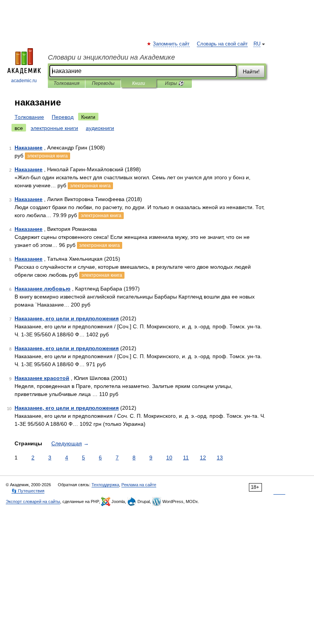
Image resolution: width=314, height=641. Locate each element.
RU (256, 44)
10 (169, 457)
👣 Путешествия (27, 490)
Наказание (29, 147)
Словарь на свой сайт (222, 44)
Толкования (66, 83)
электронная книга (47, 156)
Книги (138, 83)
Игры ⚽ (174, 83)
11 (186, 457)
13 (220, 457)
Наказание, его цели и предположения (67, 318)
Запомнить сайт (172, 44)
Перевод (63, 117)
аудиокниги (100, 128)
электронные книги (54, 128)
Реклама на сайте (138, 484)
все (19, 128)
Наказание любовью (42, 289)
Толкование (29, 117)
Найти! (251, 71)
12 (203, 457)
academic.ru (24, 80)
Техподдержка (105, 484)
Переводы (103, 83)
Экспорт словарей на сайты (33, 501)
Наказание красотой (42, 378)
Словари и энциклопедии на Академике (111, 57)
